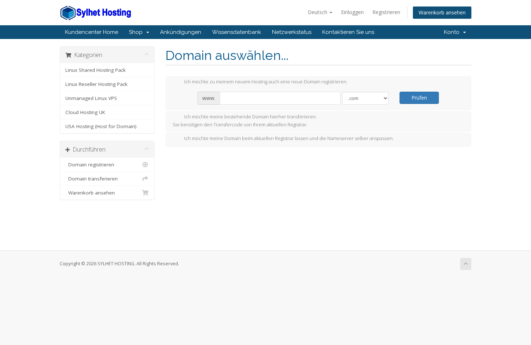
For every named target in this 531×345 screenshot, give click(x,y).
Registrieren (386, 12)
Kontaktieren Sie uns (348, 32)
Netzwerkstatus (291, 32)
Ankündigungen (180, 32)
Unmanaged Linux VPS (91, 98)
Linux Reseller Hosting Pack (96, 84)
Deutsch (318, 12)
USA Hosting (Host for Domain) (101, 126)
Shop (137, 32)
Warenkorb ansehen (442, 12)
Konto (453, 32)
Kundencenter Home (91, 32)
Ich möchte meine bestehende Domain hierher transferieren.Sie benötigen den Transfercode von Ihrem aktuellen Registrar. (245, 121)
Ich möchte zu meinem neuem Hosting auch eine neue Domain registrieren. (265, 82)
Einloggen (352, 12)
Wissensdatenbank (236, 32)
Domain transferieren (91, 178)
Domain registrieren (89, 164)
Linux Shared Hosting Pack (95, 70)
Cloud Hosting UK (85, 112)
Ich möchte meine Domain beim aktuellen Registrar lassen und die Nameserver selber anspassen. (289, 138)
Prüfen (419, 97)
